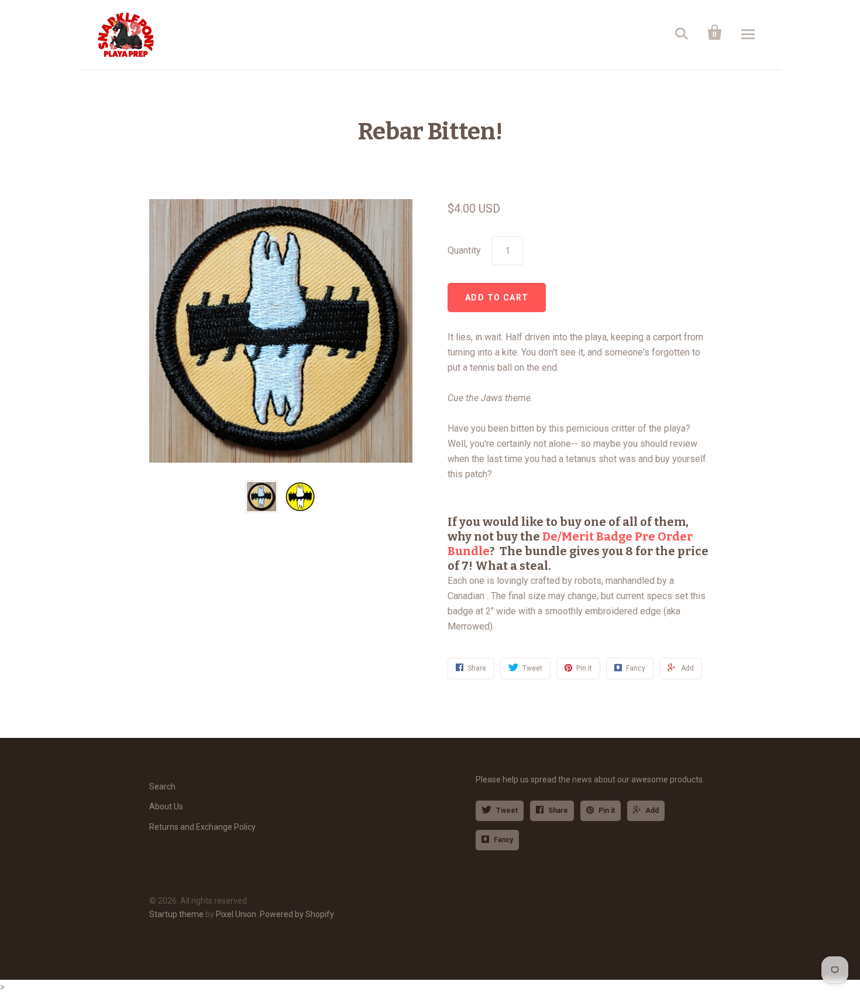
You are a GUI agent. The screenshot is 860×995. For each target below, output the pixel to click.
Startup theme (176, 914)
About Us (166, 806)
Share (558, 810)
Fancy (503, 840)
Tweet (507, 810)
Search (162, 786)
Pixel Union (236, 914)
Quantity (464, 250)
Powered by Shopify (296, 914)
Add (652, 810)
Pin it (606, 810)
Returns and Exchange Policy (202, 827)
